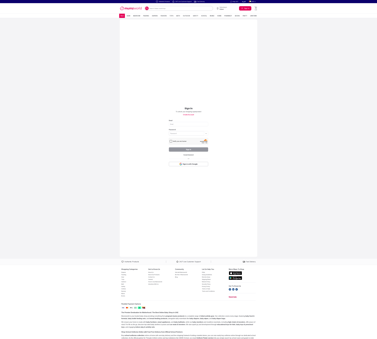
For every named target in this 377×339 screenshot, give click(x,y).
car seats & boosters (177, 324)
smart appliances (163, 322)
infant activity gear (207, 316)
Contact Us (151, 277)
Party (245, 16)
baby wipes (204, 318)
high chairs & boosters (236, 322)
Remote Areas (206, 277)
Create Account (188, 114)
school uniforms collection (134, 335)
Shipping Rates (206, 279)
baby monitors (197, 322)
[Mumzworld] (131, 8)
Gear (128, 16)
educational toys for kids (226, 324)
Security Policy (206, 284)
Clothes (123, 289)
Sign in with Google (190, 164)
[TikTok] (236, 289)
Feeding (146, 16)
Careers (150, 279)
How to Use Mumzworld (155, 281)
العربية (244, 1)
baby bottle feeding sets (137, 318)
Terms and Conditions (208, 291)
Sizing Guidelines (207, 274)
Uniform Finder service (205, 338)
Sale (122, 16)
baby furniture (151, 322)
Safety (195, 16)
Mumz (212, 16)
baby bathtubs (179, 322)
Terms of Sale (206, 289)
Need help (233, 297)
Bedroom (136, 16)
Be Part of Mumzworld (181, 274)
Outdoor (186, 16)
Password (172, 129)
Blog (176, 277)
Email (170, 120)
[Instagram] (230, 289)
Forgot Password (188, 154)
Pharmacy (228, 16)
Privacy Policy (206, 286)
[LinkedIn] (233, 289)
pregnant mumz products (175, 316)
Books (237, 16)
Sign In (246, 8)
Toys (171, 16)
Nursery (123, 291)
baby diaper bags (218, 318)
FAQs (203, 272)
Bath (178, 16)
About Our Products (154, 274)
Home (219, 16)
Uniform (253, 16)
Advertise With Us (153, 284)
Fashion (164, 16)
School (204, 16)
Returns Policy (206, 281)
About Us (151, 272)
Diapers (155, 16)
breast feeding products (158, 318)
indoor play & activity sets (145, 327)
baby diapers (194, 318)
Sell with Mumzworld (181, 272)
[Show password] (206, 133)
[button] (234, 1)
